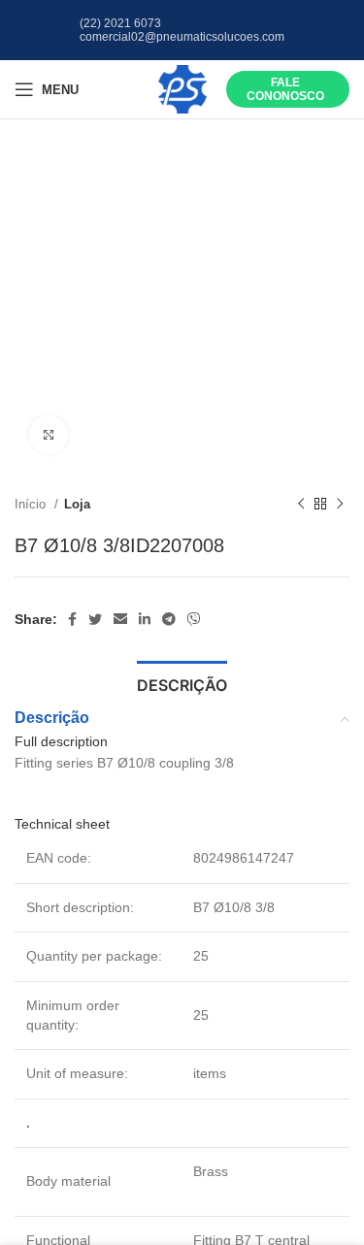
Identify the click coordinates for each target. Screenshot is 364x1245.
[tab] (182, 683)
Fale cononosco (285, 89)
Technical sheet (62, 824)
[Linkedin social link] (144, 619)
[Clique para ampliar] (48, 434)
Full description (61, 741)
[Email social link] (120, 619)
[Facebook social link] (72, 619)
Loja (77, 504)
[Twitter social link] (95, 619)
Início (32, 504)
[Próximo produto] (339, 504)
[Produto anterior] (301, 504)
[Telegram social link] (169, 619)
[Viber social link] (194, 619)
